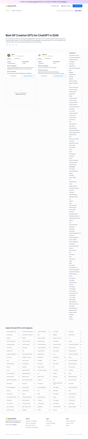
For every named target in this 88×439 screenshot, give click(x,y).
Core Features (17, 58)
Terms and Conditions (50, 423)
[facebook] (10, 45)
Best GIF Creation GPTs (17, 10)
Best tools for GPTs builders (32, 427)
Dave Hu (14, 424)
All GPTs (7, 10)
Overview (9, 58)
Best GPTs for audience (31, 423)
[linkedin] (13, 45)
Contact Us (48, 425)
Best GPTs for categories (31, 421)
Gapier (67, 425)
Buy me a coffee (69, 423)
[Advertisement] (44, 20)
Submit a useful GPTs (70, 421)
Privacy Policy (49, 421)
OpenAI (80, 434)
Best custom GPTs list (30, 425)
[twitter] (16, 45)
